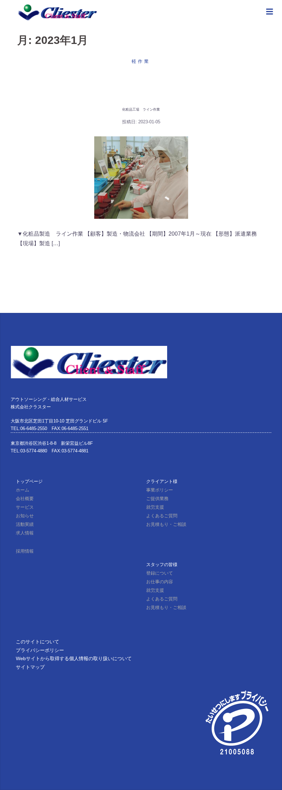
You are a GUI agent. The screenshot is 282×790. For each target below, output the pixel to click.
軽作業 (141, 61)
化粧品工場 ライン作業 (141, 109)
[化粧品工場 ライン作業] (141, 177)
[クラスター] (57, 12)
